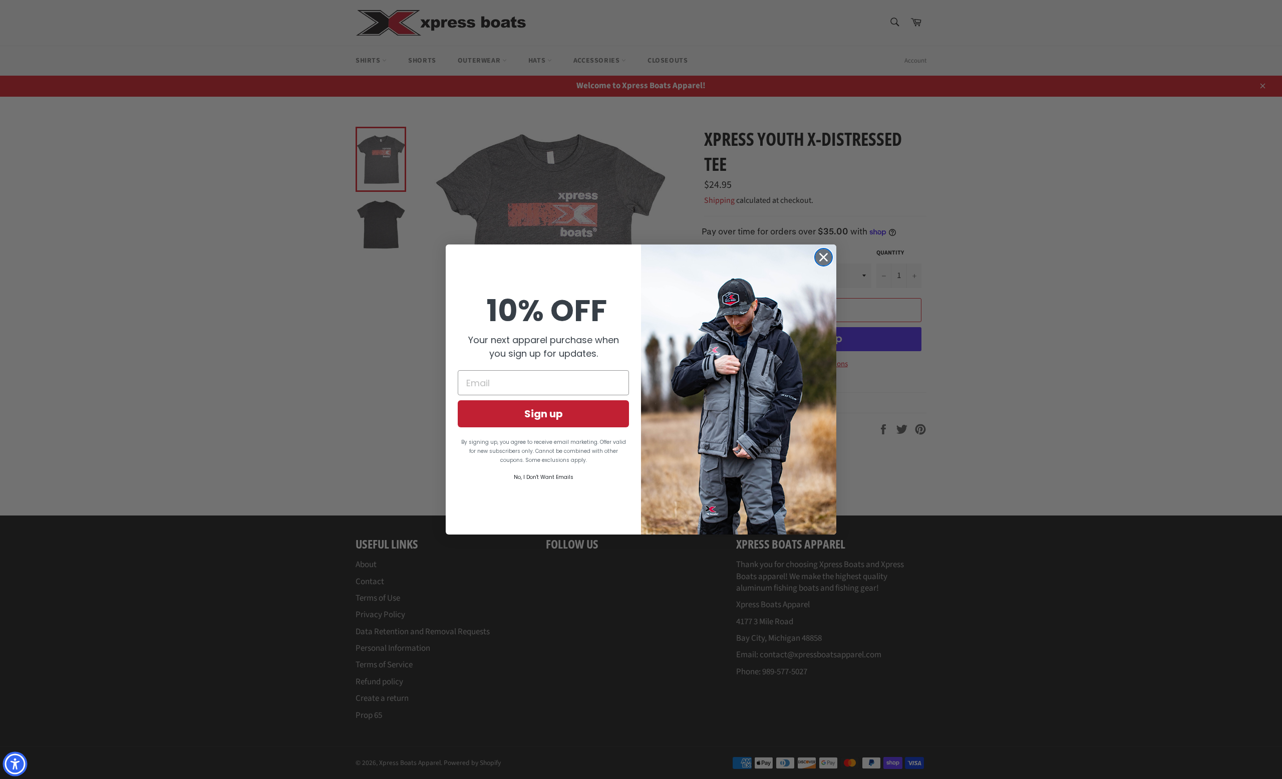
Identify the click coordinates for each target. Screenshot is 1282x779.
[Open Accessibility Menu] (15, 763)
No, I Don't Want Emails (543, 477)
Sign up (543, 414)
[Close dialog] (823, 257)
